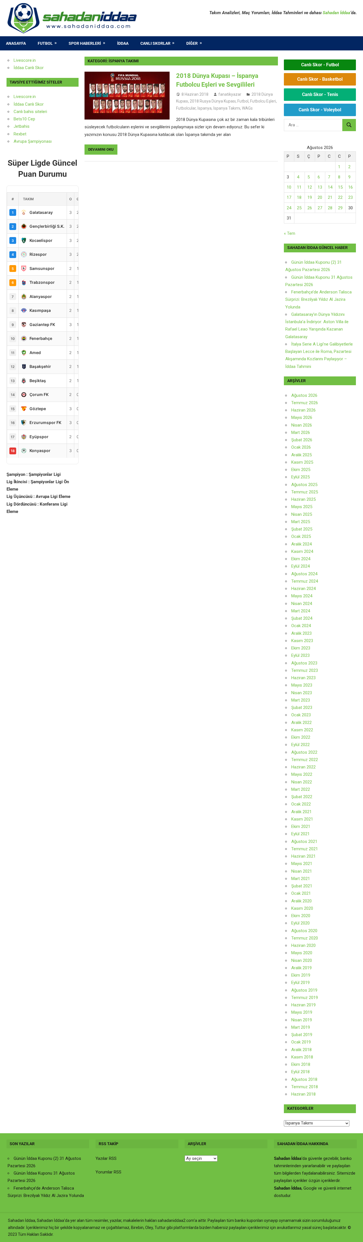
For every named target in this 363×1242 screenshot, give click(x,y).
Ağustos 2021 (304, 841)
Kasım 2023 (302, 640)
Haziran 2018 (303, 1094)
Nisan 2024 (301, 603)
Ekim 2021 (300, 826)
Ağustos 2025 (304, 484)
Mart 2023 (300, 700)
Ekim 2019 (300, 975)
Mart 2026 (300, 432)
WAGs (247, 108)
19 (309, 197)
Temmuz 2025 (304, 492)
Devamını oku (101, 149)
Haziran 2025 (303, 499)
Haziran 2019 (303, 1004)
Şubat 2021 (301, 886)
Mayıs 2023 (301, 685)
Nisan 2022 (301, 782)
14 (330, 187)
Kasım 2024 (302, 551)
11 (299, 187)
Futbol (45, 43)
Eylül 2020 (300, 923)
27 (320, 207)
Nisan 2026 (301, 425)
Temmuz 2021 (304, 848)
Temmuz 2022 (304, 759)
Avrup (19, 141)
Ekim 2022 (300, 737)
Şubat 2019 (301, 1034)
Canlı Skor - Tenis (320, 94)
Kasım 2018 (302, 1057)
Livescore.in (25, 60)
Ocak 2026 (301, 447)
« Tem (289, 233)
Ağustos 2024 (304, 573)
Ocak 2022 (301, 804)
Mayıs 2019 (301, 1012)
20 (320, 197)
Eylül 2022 (300, 744)
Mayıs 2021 (301, 863)
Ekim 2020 (300, 915)
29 (340, 207)
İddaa (122, 43)
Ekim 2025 (300, 469)
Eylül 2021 (300, 833)
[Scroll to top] (353, 1232)
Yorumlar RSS (108, 1172)
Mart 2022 (300, 789)
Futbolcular (186, 108)
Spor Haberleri (85, 43)
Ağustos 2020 (304, 930)
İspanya (204, 108)
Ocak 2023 (301, 714)
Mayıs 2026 (301, 417)
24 (289, 207)
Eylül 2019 (300, 982)
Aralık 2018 (301, 1049)
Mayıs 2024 (301, 595)
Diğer (192, 43)
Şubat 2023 (301, 707)
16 (350, 187)
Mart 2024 (300, 610)
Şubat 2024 (301, 618)
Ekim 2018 (300, 1064)
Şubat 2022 (301, 796)
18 (299, 197)
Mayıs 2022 (301, 774)
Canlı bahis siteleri (30, 111)
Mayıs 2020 (301, 952)
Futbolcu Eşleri (263, 101)
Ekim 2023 (300, 648)
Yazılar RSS (106, 1158)
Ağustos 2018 (304, 1079)
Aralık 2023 (301, 633)
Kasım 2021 (302, 819)
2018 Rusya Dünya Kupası (213, 101)
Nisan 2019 (301, 1019)
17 (289, 197)
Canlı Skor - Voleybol (320, 109)
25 (299, 207)
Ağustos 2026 (304, 395)
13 (320, 187)
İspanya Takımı (226, 108)
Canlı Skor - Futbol (320, 64)
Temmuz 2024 (304, 581)
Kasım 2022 (302, 729)
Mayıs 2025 (301, 506)
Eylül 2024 (300, 566)
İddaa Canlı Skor (29, 67)
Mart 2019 (300, 1027)
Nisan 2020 (301, 960)
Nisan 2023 (301, 692)
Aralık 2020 (301, 901)
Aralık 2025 (301, 454)
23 (350, 197)
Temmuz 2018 (304, 1086)
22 (340, 197)
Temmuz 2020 (304, 938)
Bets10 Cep (24, 119)
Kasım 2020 (302, 908)
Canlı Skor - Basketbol (320, 79)
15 (340, 187)
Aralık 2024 (301, 544)
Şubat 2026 (301, 439)
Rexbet (20, 134)
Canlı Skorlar (155, 43)
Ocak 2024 (301, 625)
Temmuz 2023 (304, 670)
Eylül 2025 (300, 477)
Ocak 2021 (301, 893)
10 (289, 187)
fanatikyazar (229, 94)
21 (330, 197)
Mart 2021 (300, 878)
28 (330, 207)
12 (309, 187)
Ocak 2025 (301, 536)
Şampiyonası (39, 141)
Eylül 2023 (300, 655)
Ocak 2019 (301, 1042)
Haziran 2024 (303, 588)
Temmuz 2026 (304, 402)
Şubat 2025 (301, 529)
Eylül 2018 (300, 1071)
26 (309, 207)
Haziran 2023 (303, 677)
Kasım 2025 (302, 462)
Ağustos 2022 (304, 752)
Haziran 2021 (303, 856)
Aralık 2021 (301, 811)
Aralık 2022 (301, 722)
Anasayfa (16, 43)
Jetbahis (21, 126)
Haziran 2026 (303, 410)
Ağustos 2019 (304, 990)
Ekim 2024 (300, 558)
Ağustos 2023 (304, 663)
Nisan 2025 (301, 514)
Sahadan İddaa (336, 12)
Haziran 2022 (303, 767)
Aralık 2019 (301, 967)
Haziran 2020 (303, 945)
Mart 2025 (300, 521)
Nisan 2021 (301, 871)
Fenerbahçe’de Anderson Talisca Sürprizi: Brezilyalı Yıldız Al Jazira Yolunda (318, 299)
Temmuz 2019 (304, 997)
